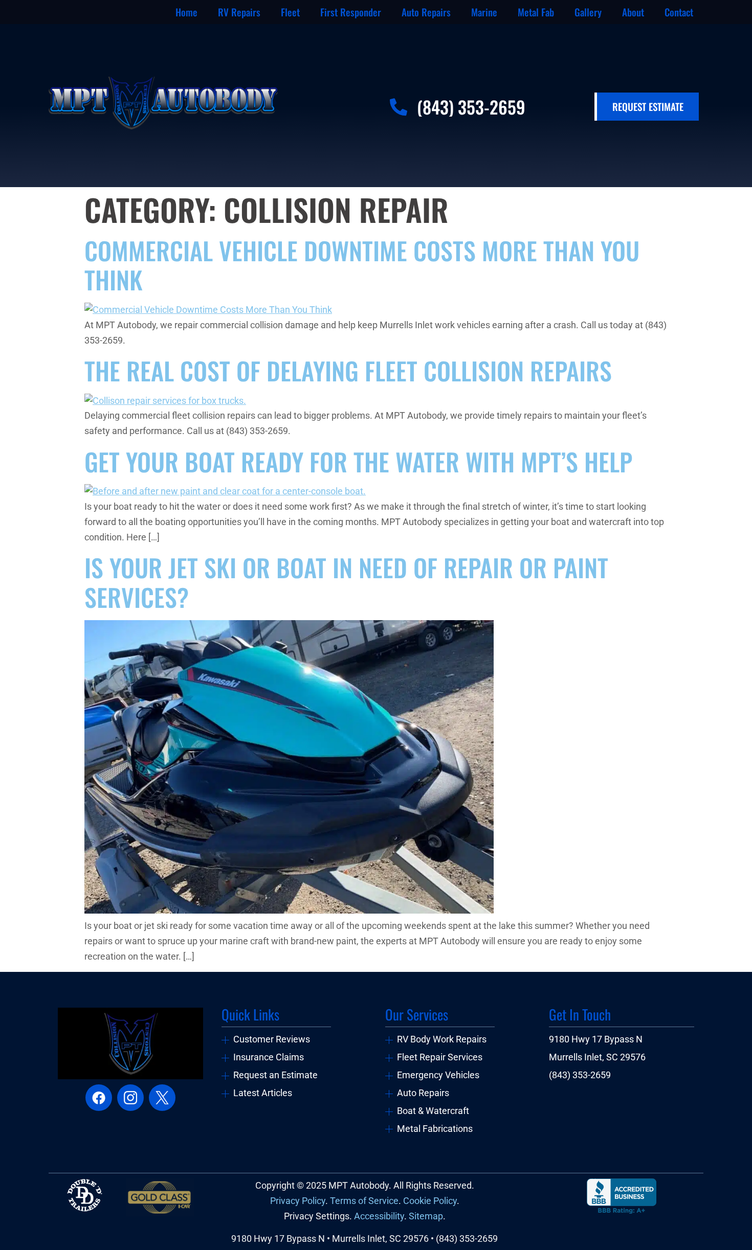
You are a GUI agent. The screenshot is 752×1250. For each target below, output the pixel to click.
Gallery (588, 12)
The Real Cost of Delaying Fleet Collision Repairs (348, 370)
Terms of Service (364, 1201)
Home (186, 12)
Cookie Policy (430, 1201)
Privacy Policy (297, 1201)
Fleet (290, 12)
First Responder (350, 12)
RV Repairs (239, 12)
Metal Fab (536, 12)
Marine (484, 12)
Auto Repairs (426, 12)
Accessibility (379, 1216)
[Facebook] (98, 1097)
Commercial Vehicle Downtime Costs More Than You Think (361, 265)
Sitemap (426, 1216)
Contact (679, 12)
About (633, 12)
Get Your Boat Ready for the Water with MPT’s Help (358, 461)
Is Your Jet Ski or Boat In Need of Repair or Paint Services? (346, 582)
